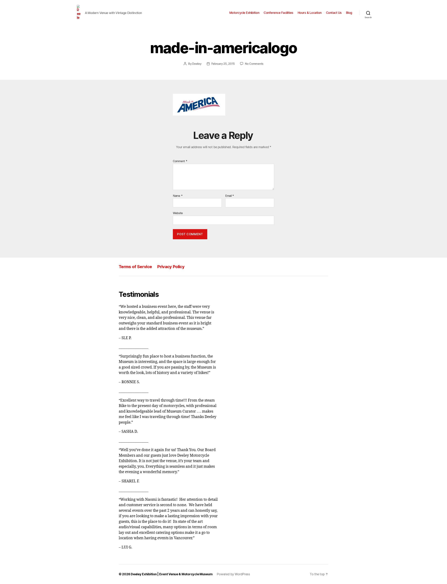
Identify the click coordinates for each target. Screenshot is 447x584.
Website (178, 213)
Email (229, 195)
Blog (349, 13)
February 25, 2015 (223, 63)
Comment (180, 161)
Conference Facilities (278, 13)
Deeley (196, 63)
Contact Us (334, 13)
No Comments (254, 63)
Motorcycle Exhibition (244, 13)
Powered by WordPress (233, 574)
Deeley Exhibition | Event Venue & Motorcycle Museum (171, 574)
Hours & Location (310, 13)
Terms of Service (135, 266)
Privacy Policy (170, 266)
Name (177, 195)
